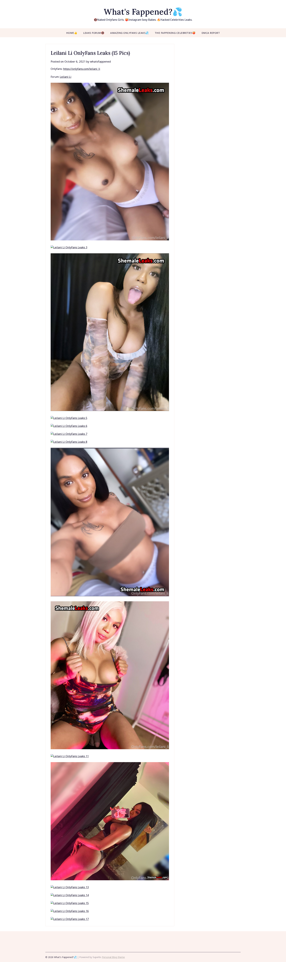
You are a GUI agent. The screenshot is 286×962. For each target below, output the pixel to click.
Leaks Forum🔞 (93, 32)
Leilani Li (65, 77)
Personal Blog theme (113, 957)
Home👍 (71, 32)
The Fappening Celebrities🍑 (175, 32)
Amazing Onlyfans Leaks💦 (129, 32)
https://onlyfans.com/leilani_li (81, 69)
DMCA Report (211, 32)
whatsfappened (100, 61)
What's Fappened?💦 (143, 12)
